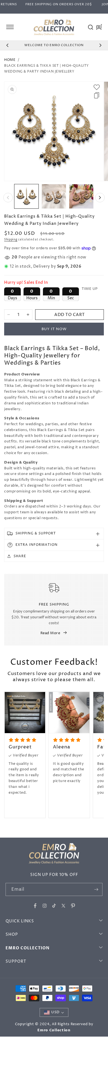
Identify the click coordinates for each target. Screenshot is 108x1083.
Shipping (10, 240)
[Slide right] (100, 197)
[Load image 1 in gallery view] (26, 196)
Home (9, 60)
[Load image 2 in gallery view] (54, 196)
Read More (50, 633)
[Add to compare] (97, 95)
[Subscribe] (96, 889)
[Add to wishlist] (97, 87)
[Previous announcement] (7, 45)
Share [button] (20, 556)
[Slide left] (8, 197)
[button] (10, 27)
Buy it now (54, 329)
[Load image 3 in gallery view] (81, 196)
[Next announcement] (100, 45)
